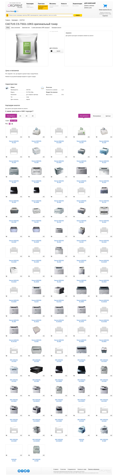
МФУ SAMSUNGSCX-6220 (104, 420)
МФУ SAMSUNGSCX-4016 (14, 360)
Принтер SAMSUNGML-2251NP (104, 261)
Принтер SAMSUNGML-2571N (59, 301)
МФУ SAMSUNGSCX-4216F (104, 360)
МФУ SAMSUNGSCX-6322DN (36, 440)
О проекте (55, 469)
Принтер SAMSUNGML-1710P (14, 221)
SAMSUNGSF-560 (81, 440)
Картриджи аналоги (56, 27)
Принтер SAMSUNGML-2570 (36, 301)
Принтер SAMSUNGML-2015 (59, 241)
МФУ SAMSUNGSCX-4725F (104, 400)
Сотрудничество (72, 469)
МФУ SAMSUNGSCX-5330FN (36, 420)
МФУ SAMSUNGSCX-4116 (59, 360)
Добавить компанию (89, 5)
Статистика (63, 469)
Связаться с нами (82, 469)
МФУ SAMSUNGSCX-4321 (14, 380)
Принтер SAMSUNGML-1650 (59, 201)
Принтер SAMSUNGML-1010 (14, 141)
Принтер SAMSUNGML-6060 (59, 340)
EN (17, 11)
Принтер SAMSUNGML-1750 (59, 221)
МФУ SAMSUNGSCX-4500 (36, 380)
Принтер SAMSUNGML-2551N (104, 281)
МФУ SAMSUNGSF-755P (36, 460)
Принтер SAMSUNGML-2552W (14, 301)
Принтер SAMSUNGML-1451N (59, 161)
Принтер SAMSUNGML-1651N (81, 201)
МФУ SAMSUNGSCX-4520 (104, 380)
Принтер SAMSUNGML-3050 (14, 321)
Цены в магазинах (15, 27)
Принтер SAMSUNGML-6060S (104, 340)
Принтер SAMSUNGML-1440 (14, 161)
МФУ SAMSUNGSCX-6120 (81, 420)
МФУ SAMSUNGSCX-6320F (14, 440)
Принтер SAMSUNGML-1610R (81, 181)
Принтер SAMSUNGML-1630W (36, 201)
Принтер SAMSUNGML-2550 (81, 281)
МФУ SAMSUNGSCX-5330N (59, 420)
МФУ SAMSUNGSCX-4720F (59, 400)
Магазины (53, 3)
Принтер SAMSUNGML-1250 (81, 141)
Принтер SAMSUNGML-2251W (14, 281)
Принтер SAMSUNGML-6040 (36, 340)
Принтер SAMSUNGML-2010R (36, 241)
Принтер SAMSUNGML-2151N (104, 241)
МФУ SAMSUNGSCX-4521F (14, 400)
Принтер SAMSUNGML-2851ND (104, 301)
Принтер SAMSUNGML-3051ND (59, 321)
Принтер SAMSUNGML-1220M (59, 141)
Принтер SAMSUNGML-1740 (36, 221)
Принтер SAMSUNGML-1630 (14, 201)
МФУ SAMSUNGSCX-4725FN (14, 420)
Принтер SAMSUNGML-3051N (36, 321)
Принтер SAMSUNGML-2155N (36, 261)
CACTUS (22, 20)
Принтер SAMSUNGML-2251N (81, 261)
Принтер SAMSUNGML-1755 (81, 221)
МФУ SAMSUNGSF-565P (104, 440)
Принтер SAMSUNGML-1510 (104, 161)
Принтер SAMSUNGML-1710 (104, 201)
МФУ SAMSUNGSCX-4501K (81, 380)
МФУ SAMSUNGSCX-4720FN (81, 400)
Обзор (7, 27)
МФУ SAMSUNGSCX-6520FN (59, 440)
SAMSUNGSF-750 (14, 460)
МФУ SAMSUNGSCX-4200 (81, 360)
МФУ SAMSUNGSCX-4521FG (36, 400)
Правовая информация (93, 469)
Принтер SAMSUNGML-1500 (81, 161)
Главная (7, 20)
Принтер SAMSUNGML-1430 (104, 141)
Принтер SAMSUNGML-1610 (59, 181)
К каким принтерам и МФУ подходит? (41, 27)
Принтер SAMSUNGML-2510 (59, 281)
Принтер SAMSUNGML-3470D (81, 321)
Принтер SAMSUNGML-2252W (36, 281)
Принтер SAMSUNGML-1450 (36, 161)
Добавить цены (88, 7)
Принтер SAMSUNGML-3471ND (14, 340)
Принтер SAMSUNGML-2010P (14, 241)
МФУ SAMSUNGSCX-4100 (36, 360)
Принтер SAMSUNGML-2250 (59, 261)
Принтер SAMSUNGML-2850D (81, 301)
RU (15, 11)
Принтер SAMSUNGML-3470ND (104, 321)
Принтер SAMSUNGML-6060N (81, 340)
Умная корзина (105, 9)
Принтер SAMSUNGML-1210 (36, 141)
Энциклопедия (77, 3)
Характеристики (26, 27)
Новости (64, 3)
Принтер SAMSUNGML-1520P (36, 181)
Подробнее (105, 15)
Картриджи (30, 3)
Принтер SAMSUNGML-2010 (104, 221)
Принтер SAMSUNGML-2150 (81, 241)
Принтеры (41, 3)
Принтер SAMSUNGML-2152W (14, 261)
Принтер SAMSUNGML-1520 (14, 181)
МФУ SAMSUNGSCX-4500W (59, 380)
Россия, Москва (10, 11)
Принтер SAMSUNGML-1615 (104, 181)
